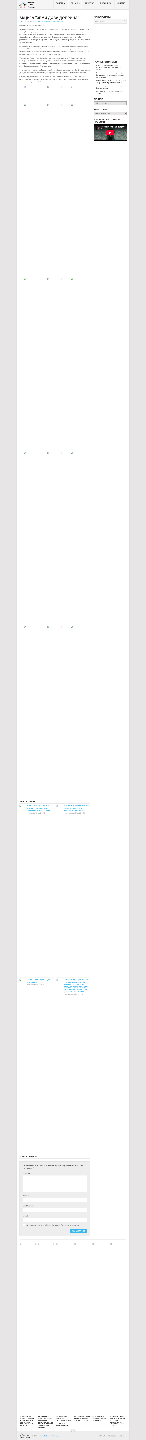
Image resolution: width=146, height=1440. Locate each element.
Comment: (27, 1173)
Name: (26, 1196)
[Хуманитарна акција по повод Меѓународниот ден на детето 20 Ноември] (28, 1328)
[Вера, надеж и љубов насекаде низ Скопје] (100, 1328)
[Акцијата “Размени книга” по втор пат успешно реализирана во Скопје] (118, 1328)
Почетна (60, 3)
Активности (46, 21)
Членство (89, 3)
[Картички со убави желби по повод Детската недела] (82, 1328)
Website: (26, 1216)
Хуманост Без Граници (48, 1436)
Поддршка (105, 3)
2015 (39, 21)
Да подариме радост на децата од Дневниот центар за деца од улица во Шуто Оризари (110, 75)
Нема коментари (57, 21)
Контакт (121, 3)
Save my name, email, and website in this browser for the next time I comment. (53, 1225)
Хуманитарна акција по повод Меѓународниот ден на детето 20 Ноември (108, 67)
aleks (21, 21)
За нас (74, 3)
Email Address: (28, 1206)
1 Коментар (31, 813)
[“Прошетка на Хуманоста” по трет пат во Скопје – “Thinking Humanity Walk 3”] (64, 1328)
